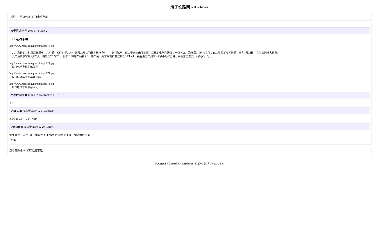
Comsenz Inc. (217, 163)
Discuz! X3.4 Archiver (180, 163)
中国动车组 (23, 16)
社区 (12, 16)
